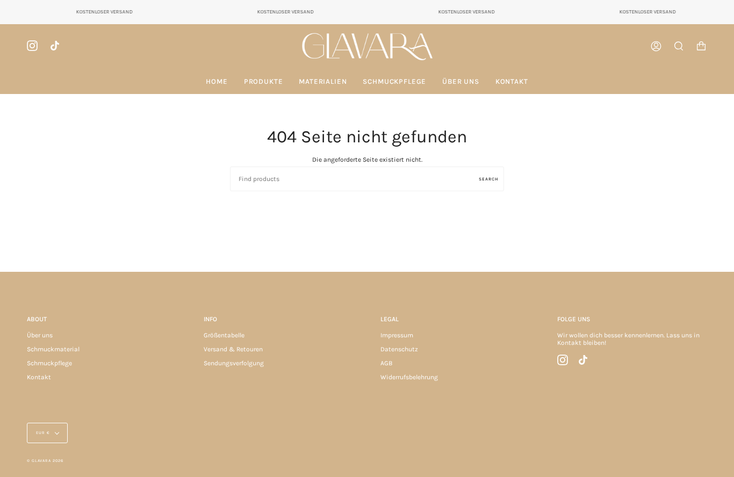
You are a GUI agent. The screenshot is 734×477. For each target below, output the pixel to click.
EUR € (43, 432)
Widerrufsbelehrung (409, 377)
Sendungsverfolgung (234, 363)
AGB (386, 363)
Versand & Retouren (233, 349)
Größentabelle (224, 335)
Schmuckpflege (49, 363)
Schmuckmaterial (53, 349)
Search (489, 179)
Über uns (40, 335)
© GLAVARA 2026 (45, 460)
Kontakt (39, 377)
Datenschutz (399, 349)
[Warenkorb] (701, 46)
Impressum (396, 335)
